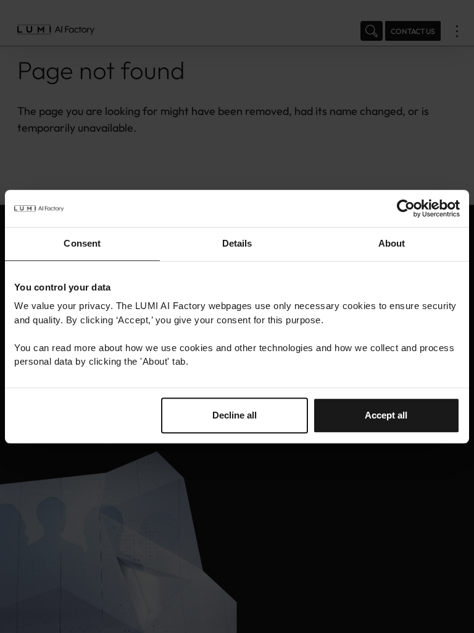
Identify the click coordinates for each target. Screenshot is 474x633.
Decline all (234, 415)
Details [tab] (237, 243)
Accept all (386, 415)
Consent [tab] (82, 243)
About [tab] (391, 243)
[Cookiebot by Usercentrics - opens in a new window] (406, 208)
